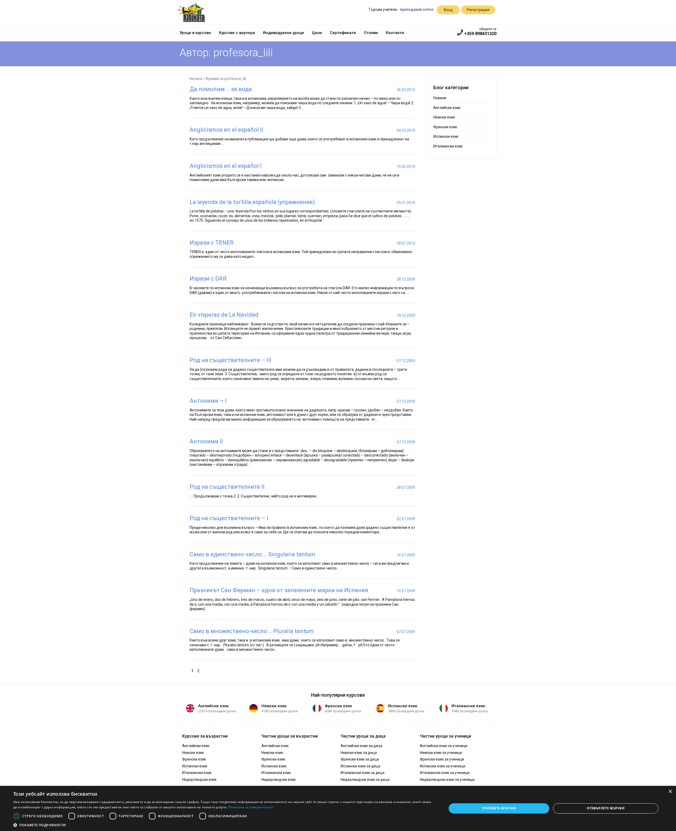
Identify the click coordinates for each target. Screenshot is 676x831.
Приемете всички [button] (499, 808)
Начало (196, 79)
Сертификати (343, 32)
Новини (439, 98)
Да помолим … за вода (221, 89)
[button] (223, 824)
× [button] (670, 792)
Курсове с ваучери (237, 32)
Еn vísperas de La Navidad (224, 314)
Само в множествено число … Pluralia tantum (252, 631)
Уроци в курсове (195, 32)
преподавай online (416, 9)
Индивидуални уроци (283, 32)
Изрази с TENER (212, 242)
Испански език (445, 136)
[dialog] (338, 808)
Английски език (447, 108)
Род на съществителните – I (229, 518)
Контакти (395, 32)
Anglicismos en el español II (226, 129)
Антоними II (206, 441)
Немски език (444, 117)
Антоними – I (208, 400)
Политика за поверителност (251, 807)
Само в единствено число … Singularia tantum (252, 554)
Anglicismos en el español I (226, 166)
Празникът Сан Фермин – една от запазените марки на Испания (279, 590)
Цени (317, 32)
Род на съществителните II (227, 486)
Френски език (445, 127)
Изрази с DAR (208, 278)
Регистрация (478, 10)
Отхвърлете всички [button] (606, 808)
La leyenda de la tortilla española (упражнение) (252, 202)
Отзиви (371, 32)
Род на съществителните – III (230, 360)
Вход (448, 10)
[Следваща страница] (202, 671)
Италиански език (448, 146)
